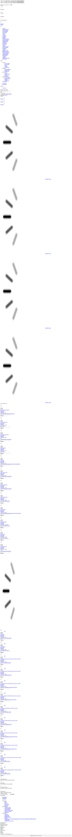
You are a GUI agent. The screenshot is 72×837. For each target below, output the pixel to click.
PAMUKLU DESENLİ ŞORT (5, 662)
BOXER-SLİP (5, 41)
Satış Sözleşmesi (7, 809)
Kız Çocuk (6, 803)
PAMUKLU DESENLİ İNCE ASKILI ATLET (8, 699)
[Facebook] (5, 797)
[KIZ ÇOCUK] (5, 50)
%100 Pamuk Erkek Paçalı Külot (5, 488)
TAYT (4, 34)
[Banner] (19, 627)
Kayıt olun (12, 794)
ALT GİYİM (5, 32)
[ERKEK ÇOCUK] (6, 58)
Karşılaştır (2, 411)
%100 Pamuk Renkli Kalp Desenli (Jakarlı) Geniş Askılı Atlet (10, 513)
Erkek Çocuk (7, 804)
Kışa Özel (6, 805)
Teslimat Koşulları (8, 807)
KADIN (4, 28)
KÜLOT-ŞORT (5, 47)
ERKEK (4, 38)
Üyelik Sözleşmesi (8, 808)
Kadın (6, 801)
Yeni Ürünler (7, 815)
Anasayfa (6, 814)
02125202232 (7, 819)
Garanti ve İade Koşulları (9, 810)
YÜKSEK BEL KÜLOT (4, 650)
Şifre (1, 91)
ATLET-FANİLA (5, 53)
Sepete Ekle (2, 410)
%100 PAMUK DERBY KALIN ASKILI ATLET (8, 736)
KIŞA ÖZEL (5, 81)
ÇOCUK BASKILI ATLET (5, 761)
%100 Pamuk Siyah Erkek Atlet (5, 551)
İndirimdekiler (7, 816)
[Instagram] (5, 798)
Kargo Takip (5, 84)
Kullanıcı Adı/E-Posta (4, 89)
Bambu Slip (2, 451)
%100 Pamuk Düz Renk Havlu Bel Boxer (7, 413)
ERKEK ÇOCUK (6, 51)
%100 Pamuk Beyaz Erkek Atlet (5, 439)
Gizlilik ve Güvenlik (8, 811)
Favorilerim (4, 83)
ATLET (4, 45)
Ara (11, 4)
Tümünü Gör (7, 67)
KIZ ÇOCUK (5, 43)
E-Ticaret (33, 835)
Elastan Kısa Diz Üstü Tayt (4, 525)
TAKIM (4, 36)
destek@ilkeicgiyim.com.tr (9, 820)
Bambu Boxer (2, 426)
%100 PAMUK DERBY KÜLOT (6, 724)
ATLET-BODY (5, 30)
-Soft (31, 835)
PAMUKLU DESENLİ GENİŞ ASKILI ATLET (8, 687)
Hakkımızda (7, 812)
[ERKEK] (4, 42)
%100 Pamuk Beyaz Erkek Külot (6, 476)
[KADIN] (4, 37)
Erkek (6, 802)
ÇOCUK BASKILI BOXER (5, 773)
